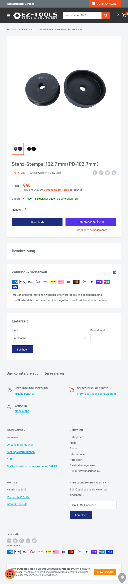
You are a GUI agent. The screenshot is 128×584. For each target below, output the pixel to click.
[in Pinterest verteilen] (101, 172)
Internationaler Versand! (21, 3)
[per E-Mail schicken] (114, 172)
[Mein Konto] (117, 15)
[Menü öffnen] (8, 15)
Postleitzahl (97, 330)
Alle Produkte (28, 29)
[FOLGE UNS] (9, 540)
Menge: (16, 209)
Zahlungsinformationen (21, 451)
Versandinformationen (20, 444)
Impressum (13, 437)
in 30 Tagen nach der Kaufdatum (96, 393)
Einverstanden (105, 571)
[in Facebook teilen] (94, 172)
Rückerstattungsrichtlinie (85, 470)
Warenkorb (37, 222)
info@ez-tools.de (17, 504)
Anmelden (81, 515)
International (77, 454)
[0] (124, 15)
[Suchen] (106, 15)
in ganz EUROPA (24, 393)
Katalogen (76, 459)
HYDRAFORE (18, 172)
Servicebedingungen (82, 465)
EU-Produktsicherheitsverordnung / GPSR (32, 466)
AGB (9, 459)
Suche (74, 448)
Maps (73, 442)
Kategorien (76, 437)
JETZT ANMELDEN (107, 3)
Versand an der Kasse (56, 189)
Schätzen (22, 349)
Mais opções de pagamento (90, 229)
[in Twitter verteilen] (107, 172)
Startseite (12, 29)
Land (15, 330)
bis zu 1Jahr (22, 410)
